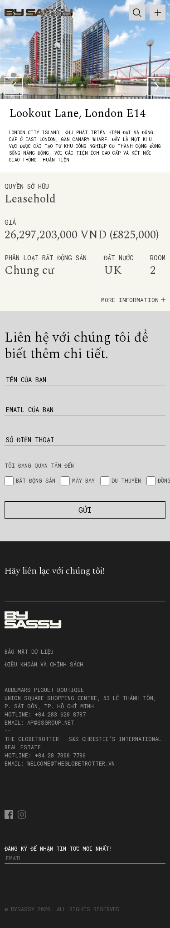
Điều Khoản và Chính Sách (44, 664)
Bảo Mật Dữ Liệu (29, 651)
